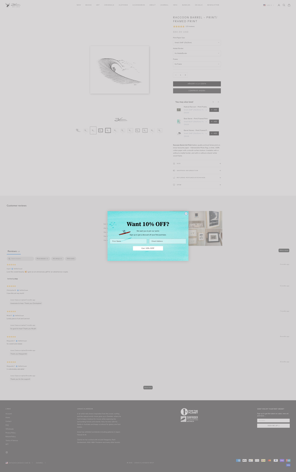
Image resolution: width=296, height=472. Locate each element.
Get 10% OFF (148, 248)
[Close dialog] (186, 213)
